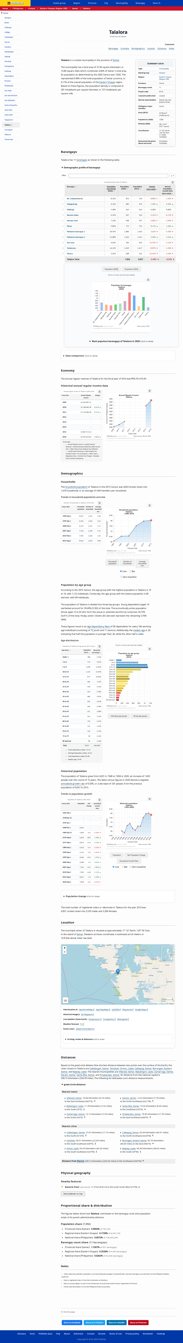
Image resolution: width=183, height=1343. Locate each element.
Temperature (94, 1019)
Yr (81, 1024)
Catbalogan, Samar (99, 1068)
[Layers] (65, 1000)
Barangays (113, 48)
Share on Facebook (72, 1322)
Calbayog (8, 27)
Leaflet (142, 1004)
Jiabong (7, 57)
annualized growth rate (73, 783)
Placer (69, 226)
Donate (101, 1333)
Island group (59, 3)
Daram (7, 42)
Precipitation (108, 1019)
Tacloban (114, 1068)
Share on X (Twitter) (94, 1322)
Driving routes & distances (80, 1039)
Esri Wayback (86, 1014)
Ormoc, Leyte (127, 1068)
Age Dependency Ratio (98, 626)
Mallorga (70, 210)
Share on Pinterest (138, 1322)
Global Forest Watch (84, 1029)
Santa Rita (8, 110)
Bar (133, 571)
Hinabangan (9, 52)
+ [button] (65, 948)
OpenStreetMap (85, 1009)
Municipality (122, 3)
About (67, 1333)
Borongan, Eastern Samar (134, 1140)
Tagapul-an (9, 120)
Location (151, 48)
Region (76, 3)
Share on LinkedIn (117, 1322)
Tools (32, 1333)
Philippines (18, 8)
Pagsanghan (9, 76)
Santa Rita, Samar (85, 1074)
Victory (70, 254)
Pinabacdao (9, 86)
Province (92, 3)
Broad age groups (140, 716)
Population (117, 855)
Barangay (140, 3)
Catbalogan (9, 37)
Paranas (8, 81)
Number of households (127, 563)
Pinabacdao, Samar (109, 1074)
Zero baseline (129, 576)
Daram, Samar (68, 1074)
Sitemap (161, 1333)
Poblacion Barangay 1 (76, 232)
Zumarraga (9, 139)
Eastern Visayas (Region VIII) (54, 8)
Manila (80, 1161)
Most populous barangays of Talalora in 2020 (116, 341)
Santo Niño (9, 115)
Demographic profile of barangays (82, 167)
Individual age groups (119, 716)
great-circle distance (74, 1084)
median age (139, 630)
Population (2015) (131, 269)
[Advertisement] (23, 184)
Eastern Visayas (107, 82)
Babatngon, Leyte (144, 1071)
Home (5, 8)
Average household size (142, 564)
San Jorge (8, 91)
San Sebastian (10, 100)
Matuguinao (9, 66)
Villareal (8, 135)
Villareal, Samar (126, 1071)
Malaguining (72, 204)
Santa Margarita (11, 105)
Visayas (31, 8)
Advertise (78, 1333)
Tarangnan (9, 130)
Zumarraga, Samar (163, 1071)
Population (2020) (111, 269)
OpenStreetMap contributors (156, 1004)
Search (156, 3)
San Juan (70, 243)
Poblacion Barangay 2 (76, 237)
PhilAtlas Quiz (45, 1333)
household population (76, 486)
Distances (162, 48)
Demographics (138, 48)
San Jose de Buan (11, 96)
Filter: (64, 175)
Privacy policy (132, 1333)
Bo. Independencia (75, 199)
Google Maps (140, 1009)
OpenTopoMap (102, 1009)
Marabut (8, 61)
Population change (76, 896)
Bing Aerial (127, 1009)
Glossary (21, 1333)
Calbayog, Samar (143, 1068)
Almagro (8, 18)
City (106, 3)
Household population (112, 563)
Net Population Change (136, 855)
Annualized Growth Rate (128, 861)
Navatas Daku (73, 215)
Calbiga (7, 32)
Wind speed (122, 1019)
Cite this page (69, 1312)
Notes (171, 48)
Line (124, 571)
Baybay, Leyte (80, 1071)
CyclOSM (115, 1009)
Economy (125, 48)
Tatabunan (71, 248)
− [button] (65, 952)
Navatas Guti (72, 221)
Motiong (8, 71)
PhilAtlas (17, 3)
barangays (82, 159)
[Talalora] (118, 972)
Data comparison (75, 355)
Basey (7, 23)
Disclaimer (148, 1333)
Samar (75, 8)
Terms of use (115, 1333)
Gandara (8, 47)
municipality (164, 68)
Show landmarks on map (73, 1194)
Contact (91, 1333)
